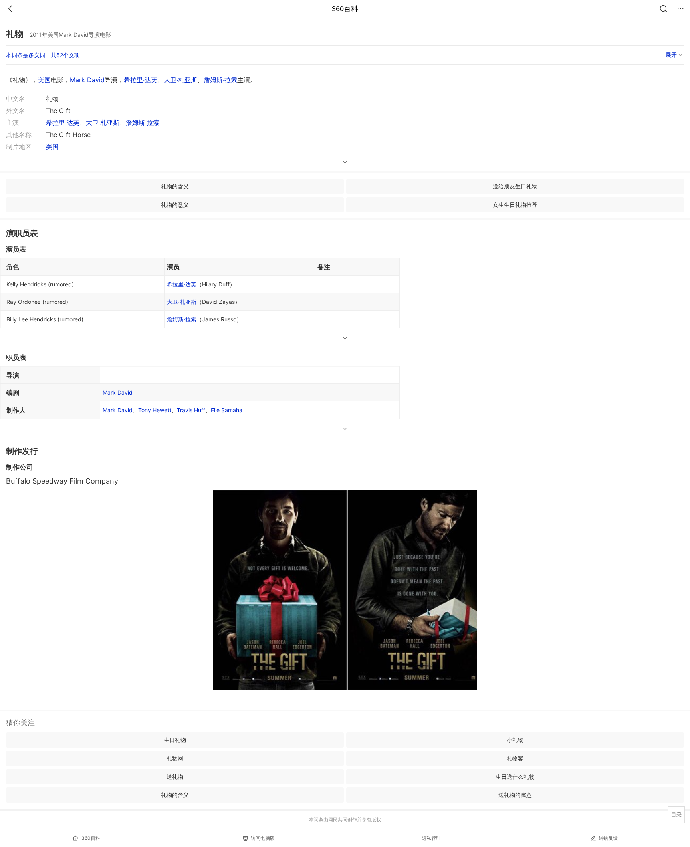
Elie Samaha (226, 410)
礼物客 (515, 758)
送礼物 (175, 776)
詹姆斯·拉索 (220, 80)
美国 (44, 80)
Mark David (87, 80)
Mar (118, 410)
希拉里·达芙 (140, 80)
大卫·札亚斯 (180, 80)
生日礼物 (175, 739)
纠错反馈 (608, 838)
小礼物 (515, 739)
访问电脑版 (263, 838)
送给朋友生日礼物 (515, 186)
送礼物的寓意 (515, 794)
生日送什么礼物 (515, 776)
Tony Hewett (154, 410)
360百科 (345, 9)
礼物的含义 (175, 186)
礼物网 (175, 758)
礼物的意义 (175, 204)
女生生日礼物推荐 (515, 204)
